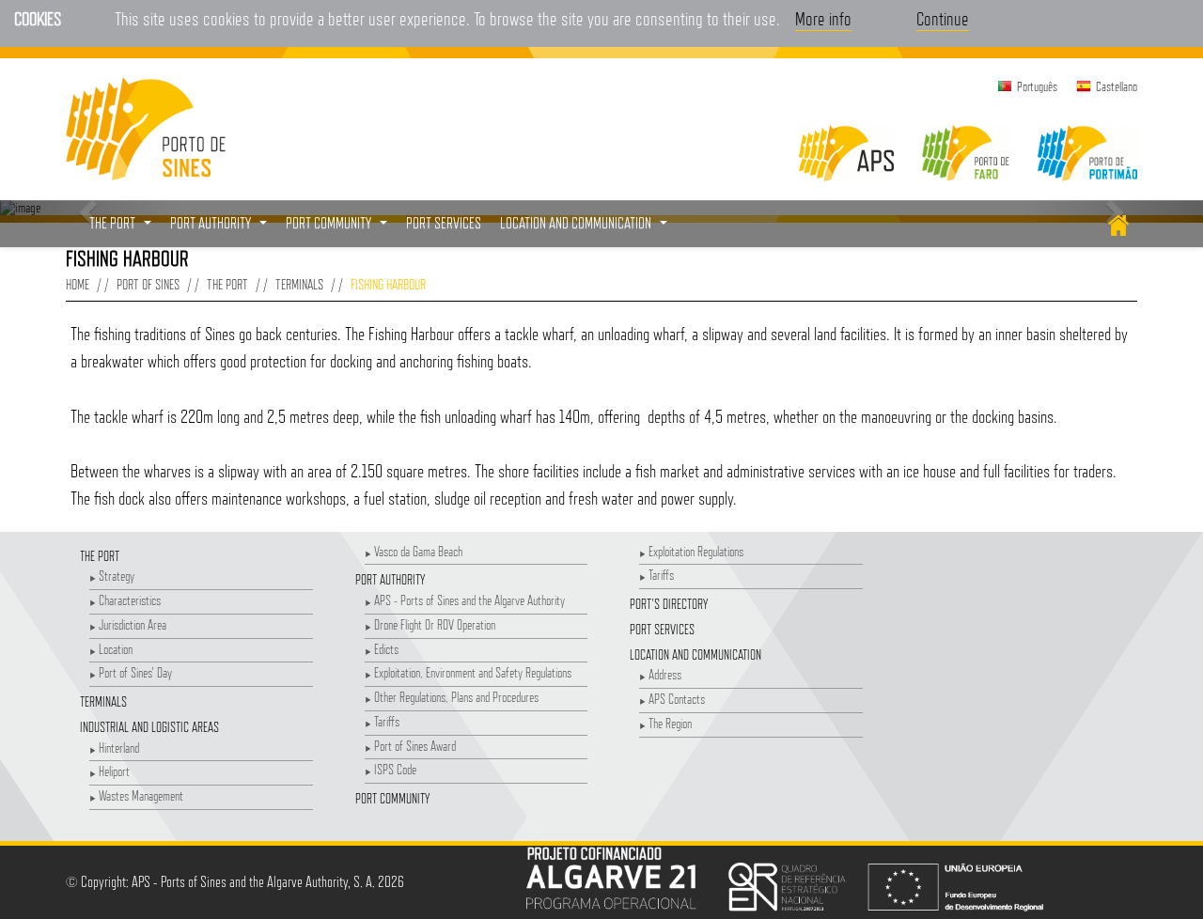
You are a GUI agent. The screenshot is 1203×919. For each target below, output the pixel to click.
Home (77, 284)
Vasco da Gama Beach (418, 551)
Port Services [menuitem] (443, 223)
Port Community (392, 798)
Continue (942, 19)
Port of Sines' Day (135, 672)
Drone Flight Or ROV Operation (434, 624)
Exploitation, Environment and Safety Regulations (472, 672)
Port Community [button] (339, 228)
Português (1037, 86)
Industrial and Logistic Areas (149, 727)
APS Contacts (676, 699)
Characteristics (130, 600)
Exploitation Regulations (695, 551)
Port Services (662, 629)
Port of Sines (148, 284)
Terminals (299, 284)
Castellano (1116, 86)
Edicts (386, 649)
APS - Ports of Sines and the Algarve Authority (469, 600)
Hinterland (119, 747)
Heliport (114, 771)
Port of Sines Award (415, 746)
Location (116, 649)
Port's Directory (669, 604)
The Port (227, 284)
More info (823, 19)
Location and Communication (695, 654)
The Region (670, 723)
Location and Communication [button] (586, 228)
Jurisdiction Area (132, 624)
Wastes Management (141, 795)
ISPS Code (395, 769)
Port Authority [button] (221, 228)
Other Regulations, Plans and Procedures (456, 697)
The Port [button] (122, 228)
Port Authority (390, 579)
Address (664, 674)
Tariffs (386, 721)
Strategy (116, 576)
